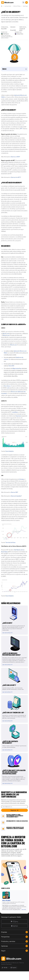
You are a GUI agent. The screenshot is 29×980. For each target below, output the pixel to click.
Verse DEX (11, 365)
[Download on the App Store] (14, 926)
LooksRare (15, 412)
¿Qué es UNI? (14, 492)
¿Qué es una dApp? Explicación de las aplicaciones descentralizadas (13, 772)
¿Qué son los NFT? (15, 177)
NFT (21, 128)
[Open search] (23, 2)
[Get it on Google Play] (14, 921)
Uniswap (21, 479)
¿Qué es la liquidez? (16, 496)
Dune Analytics (10, 451)
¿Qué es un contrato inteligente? (10, 742)
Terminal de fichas (10, 542)
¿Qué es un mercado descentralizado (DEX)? (11, 654)
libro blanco (7, 386)
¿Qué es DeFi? (7, 623)
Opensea (18, 416)
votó (8, 388)
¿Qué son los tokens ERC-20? (13, 712)
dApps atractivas (16, 368)
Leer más (24, 909)
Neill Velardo (6, 900)
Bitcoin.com (6, 333)
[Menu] (26, 2)
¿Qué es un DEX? (15, 156)
